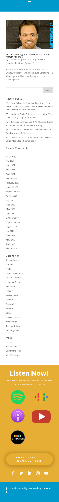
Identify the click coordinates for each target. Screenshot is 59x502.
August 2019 (11, 226)
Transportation (13, 326)
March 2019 (11, 248)
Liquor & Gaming (14, 282)
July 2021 (10, 160)
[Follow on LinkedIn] (29, 473)
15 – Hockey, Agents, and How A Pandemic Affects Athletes (28, 55)
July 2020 (10, 200)
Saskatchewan (12, 295)
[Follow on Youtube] (46, 473)
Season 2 (29, 63)
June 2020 (10, 204)
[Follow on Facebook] (12, 473)
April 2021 (10, 174)
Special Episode (13, 317)
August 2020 (11, 196)
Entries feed (11, 346)
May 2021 (10, 169)
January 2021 (12, 187)
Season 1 (10, 299)
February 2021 (12, 182)
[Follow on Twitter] (21, 473)
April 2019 (10, 244)
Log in (9, 342)
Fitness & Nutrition (14, 273)
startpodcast (14, 59)
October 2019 (12, 217)
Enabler (9, 269)
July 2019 (10, 231)
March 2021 (11, 178)
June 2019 (10, 235)
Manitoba (19, 63)
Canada (9, 264)
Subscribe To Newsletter (29, 459)
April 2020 (10, 213)
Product (9, 291)
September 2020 (13, 191)
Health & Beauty (13, 277)
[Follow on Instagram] (37, 473)
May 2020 (10, 209)
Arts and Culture (13, 260)
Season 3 (10, 308)
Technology (11, 321)
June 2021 (10, 165)
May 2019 (10, 239)
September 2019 (13, 222)
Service (9, 312)
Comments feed (13, 350)
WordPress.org (13, 355)
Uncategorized (12, 330)
